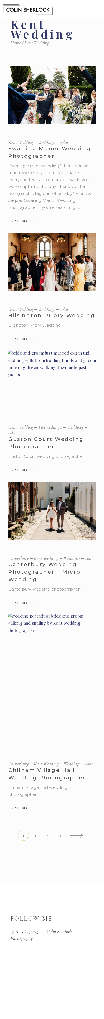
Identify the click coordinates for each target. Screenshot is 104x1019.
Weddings (46, 142)
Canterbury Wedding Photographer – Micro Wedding (44, 572)
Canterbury (18, 558)
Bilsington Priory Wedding (51, 315)
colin (64, 142)
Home (16, 43)
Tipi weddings (50, 427)
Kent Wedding (20, 142)
